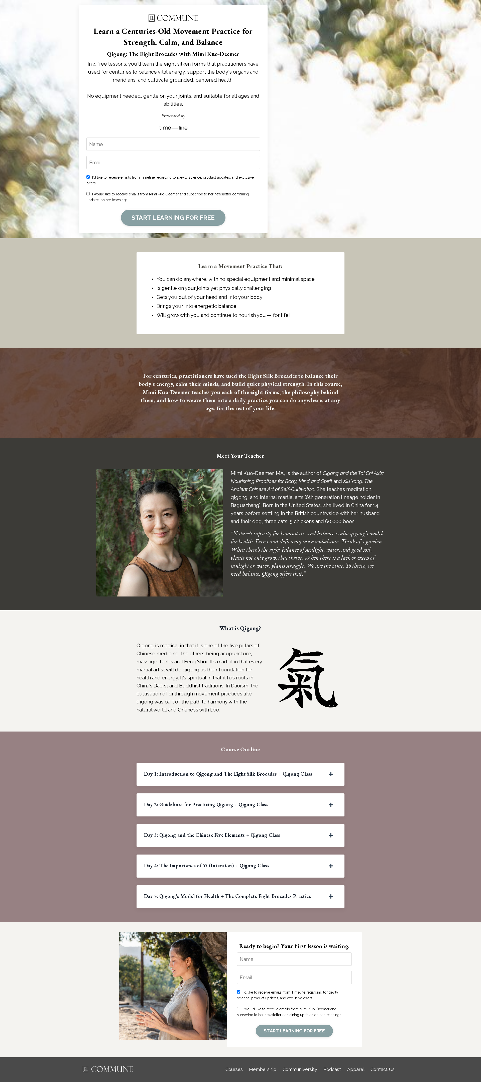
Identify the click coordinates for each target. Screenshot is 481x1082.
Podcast (332, 1069)
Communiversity (300, 1069)
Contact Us (383, 1069)
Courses (234, 1069)
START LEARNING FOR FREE (173, 217)
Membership (262, 1069)
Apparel (355, 1069)
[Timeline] (173, 127)
